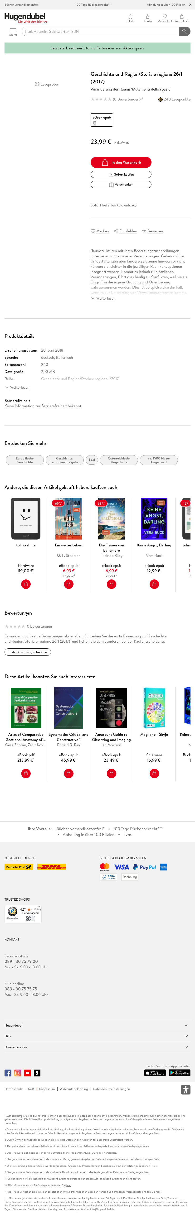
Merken (102, 231)
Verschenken (124, 184)
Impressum (47, 1089)
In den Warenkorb (126, 162)
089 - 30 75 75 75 (21, 989)
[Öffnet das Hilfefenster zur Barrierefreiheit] (185, 1090)
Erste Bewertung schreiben (28, 652)
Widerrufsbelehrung (74, 1089)
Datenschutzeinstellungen (111, 1089)
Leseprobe (49, 84)
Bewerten (155, 231)
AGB (31, 1089)
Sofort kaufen (124, 174)
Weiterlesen (106, 298)
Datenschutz (14, 1089)
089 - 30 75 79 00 (21, 961)
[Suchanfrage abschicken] (184, 31)
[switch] (30, 918)
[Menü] (39, 908)
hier (68, 1185)
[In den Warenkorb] (26, 584)
